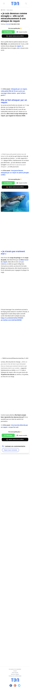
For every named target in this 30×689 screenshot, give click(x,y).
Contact (15, 671)
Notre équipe (15, 672)
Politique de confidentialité (15, 676)
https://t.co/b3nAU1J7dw (9, 318)
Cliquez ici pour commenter (10, 450)
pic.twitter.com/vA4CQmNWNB (11, 320)
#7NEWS (20, 318)
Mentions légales (15, 674)
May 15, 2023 (24, 358)
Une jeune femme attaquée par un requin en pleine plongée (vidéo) (15, 173)
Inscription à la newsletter (15, 669)
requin (19, 46)
